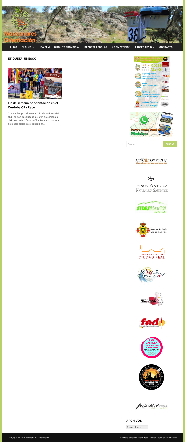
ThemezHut (171, 437)
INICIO (13, 47)
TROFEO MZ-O (146, 48)
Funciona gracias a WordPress (134, 437)
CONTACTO (166, 47)
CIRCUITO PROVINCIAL (67, 47)
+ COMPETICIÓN (121, 47)
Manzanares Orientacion (37, 437)
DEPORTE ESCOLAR (95, 47)
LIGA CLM (44, 47)
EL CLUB (29, 48)
